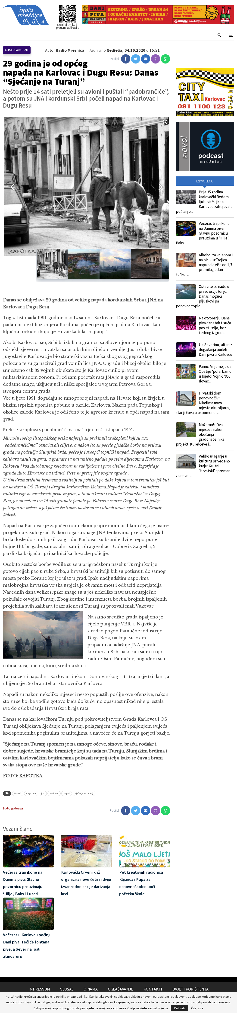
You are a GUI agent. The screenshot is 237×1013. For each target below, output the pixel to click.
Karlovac (54, 793)
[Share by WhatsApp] (165, 59)
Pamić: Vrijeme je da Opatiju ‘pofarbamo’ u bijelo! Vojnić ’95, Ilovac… (216, 374)
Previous (11, 186)
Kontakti (152, 989)
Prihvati (179, 1008)
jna (42, 793)
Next (162, 186)
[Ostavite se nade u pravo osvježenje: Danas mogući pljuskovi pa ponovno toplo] (186, 291)
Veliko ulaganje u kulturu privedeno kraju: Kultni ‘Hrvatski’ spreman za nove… (203, 466)
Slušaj (66, 989)
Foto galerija (13, 808)
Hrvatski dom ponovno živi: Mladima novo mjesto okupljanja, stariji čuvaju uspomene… (203, 403)
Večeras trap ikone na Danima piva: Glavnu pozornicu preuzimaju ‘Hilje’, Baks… (203, 233)
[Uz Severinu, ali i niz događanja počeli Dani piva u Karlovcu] (186, 349)
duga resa (31, 793)
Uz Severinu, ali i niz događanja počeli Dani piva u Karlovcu (215, 349)
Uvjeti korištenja (190, 989)
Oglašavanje (120, 989)
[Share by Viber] (155, 59)
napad (67, 793)
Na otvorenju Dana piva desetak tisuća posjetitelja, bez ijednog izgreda (215, 325)
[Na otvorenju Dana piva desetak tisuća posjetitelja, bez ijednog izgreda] (186, 323)
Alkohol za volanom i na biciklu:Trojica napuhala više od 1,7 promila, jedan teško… (204, 264)
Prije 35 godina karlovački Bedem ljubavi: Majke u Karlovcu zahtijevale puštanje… (204, 201)
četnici (17, 793)
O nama (91, 989)
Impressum (39, 989)
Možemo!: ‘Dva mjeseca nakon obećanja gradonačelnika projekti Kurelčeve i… (200, 434)
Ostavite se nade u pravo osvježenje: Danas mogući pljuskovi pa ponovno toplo (202, 296)
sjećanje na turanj (84, 793)
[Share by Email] (145, 59)
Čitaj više (197, 1008)
